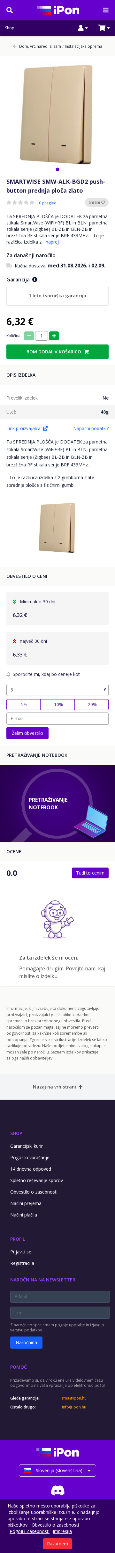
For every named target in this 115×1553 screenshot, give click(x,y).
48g (105, 412)
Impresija (62, 1531)
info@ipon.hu (74, 1407)
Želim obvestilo (27, 733)
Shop (9, 28)
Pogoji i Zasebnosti (30, 1531)
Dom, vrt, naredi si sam (40, 46)
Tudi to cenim (90, 873)
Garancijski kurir (26, 1146)
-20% (91, 704)
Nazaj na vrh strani (54, 1087)
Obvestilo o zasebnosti (33, 1192)
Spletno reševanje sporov (36, 1180)
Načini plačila (23, 1215)
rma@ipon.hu (74, 1398)
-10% (57, 704)
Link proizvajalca (23, 428)
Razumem (57, 1544)
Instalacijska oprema (82, 46)
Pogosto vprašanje (30, 1157)
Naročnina (26, 1342)
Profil (17, 1239)
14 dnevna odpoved (30, 1169)
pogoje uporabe (70, 1325)
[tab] (57, 169)
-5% (23, 704)
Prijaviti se (20, 1252)
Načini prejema (26, 1203)
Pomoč (18, 1367)
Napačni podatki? (91, 428)
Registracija (22, 1263)
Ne (106, 398)
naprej (52, 242)
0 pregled (48, 203)
